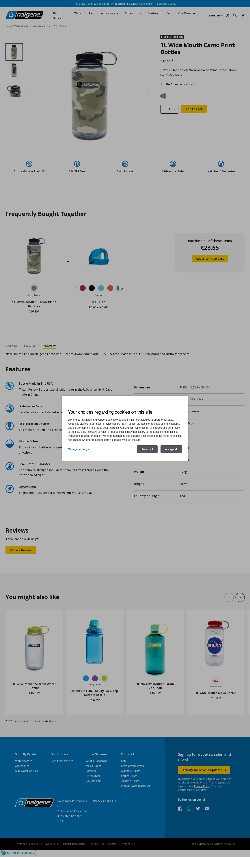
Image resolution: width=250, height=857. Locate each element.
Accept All (171, 449)
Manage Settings (78, 449)
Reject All (147, 449)
